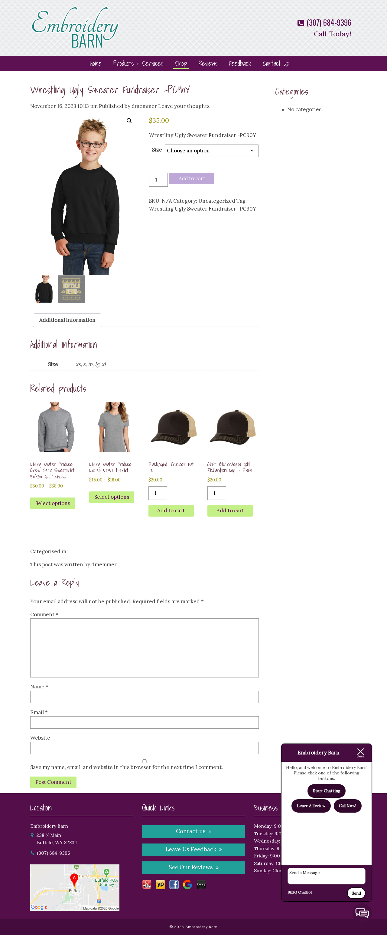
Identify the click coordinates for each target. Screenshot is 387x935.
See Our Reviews (191, 867)
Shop (181, 63)
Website (40, 737)
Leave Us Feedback (191, 849)
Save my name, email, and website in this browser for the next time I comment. (126, 767)
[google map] (74, 907)
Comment (44, 614)
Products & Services (138, 63)
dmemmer (144, 106)
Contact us (191, 831)
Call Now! (347, 805)
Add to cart (192, 178)
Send (356, 893)
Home (96, 63)
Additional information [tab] (67, 320)
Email (39, 712)
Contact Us (276, 63)
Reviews (208, 63)
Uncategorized (216, 201)
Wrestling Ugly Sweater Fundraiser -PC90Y (110, 90)
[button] (129, 120)
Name (39, 686)
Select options (52, 503)
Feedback (240, 63)
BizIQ (292, 892)
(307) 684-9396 (328, 22)
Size (157, 149)
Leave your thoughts (184, 106)
